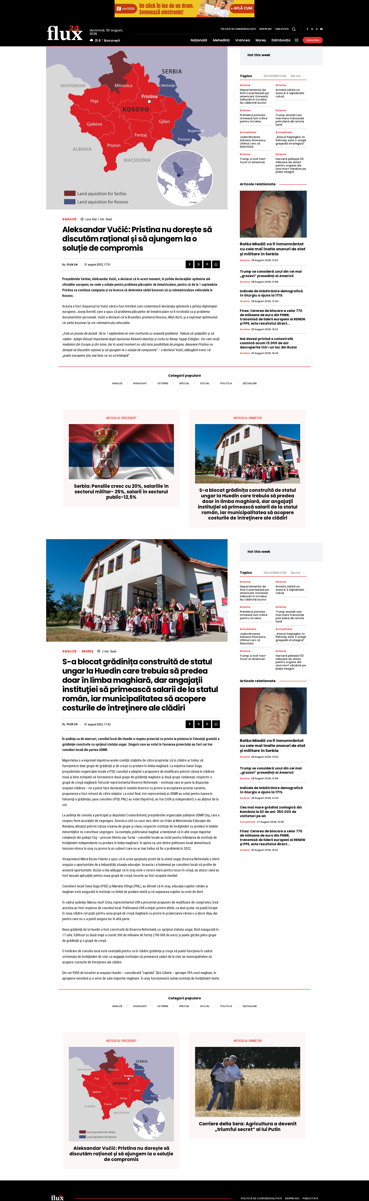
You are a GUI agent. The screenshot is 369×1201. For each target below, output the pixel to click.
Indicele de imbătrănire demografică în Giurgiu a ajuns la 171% (271, 293)
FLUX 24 (72, 264)
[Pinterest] (207, 264)
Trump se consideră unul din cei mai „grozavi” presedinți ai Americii (271, 273)
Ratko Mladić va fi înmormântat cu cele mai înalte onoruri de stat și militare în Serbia (272, 249)
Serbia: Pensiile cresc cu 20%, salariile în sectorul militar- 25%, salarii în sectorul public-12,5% (121, 492)
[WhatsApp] (216, 264)
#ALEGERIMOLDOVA (274, 76)
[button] (293, 29)
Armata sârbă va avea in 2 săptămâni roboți (290, 93)
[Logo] (65, 32)
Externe (245, 85)
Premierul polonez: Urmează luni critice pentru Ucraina (253, 118)
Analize (69, 219)
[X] (316, 29)
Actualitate (248, 132)
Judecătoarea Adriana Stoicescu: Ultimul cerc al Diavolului (253, 142)
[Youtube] (321, 29)
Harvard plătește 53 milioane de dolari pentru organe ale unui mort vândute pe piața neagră (291, 165)
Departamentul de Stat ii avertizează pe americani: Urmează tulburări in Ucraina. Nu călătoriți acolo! (254, 96)
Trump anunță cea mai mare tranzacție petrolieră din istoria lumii (290, 120)
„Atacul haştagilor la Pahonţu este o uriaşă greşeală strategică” (291, 140)
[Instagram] (312, 29)
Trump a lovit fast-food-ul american (253, 160)
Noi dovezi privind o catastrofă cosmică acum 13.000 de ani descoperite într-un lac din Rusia (268, 343)
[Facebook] (307, 29)
